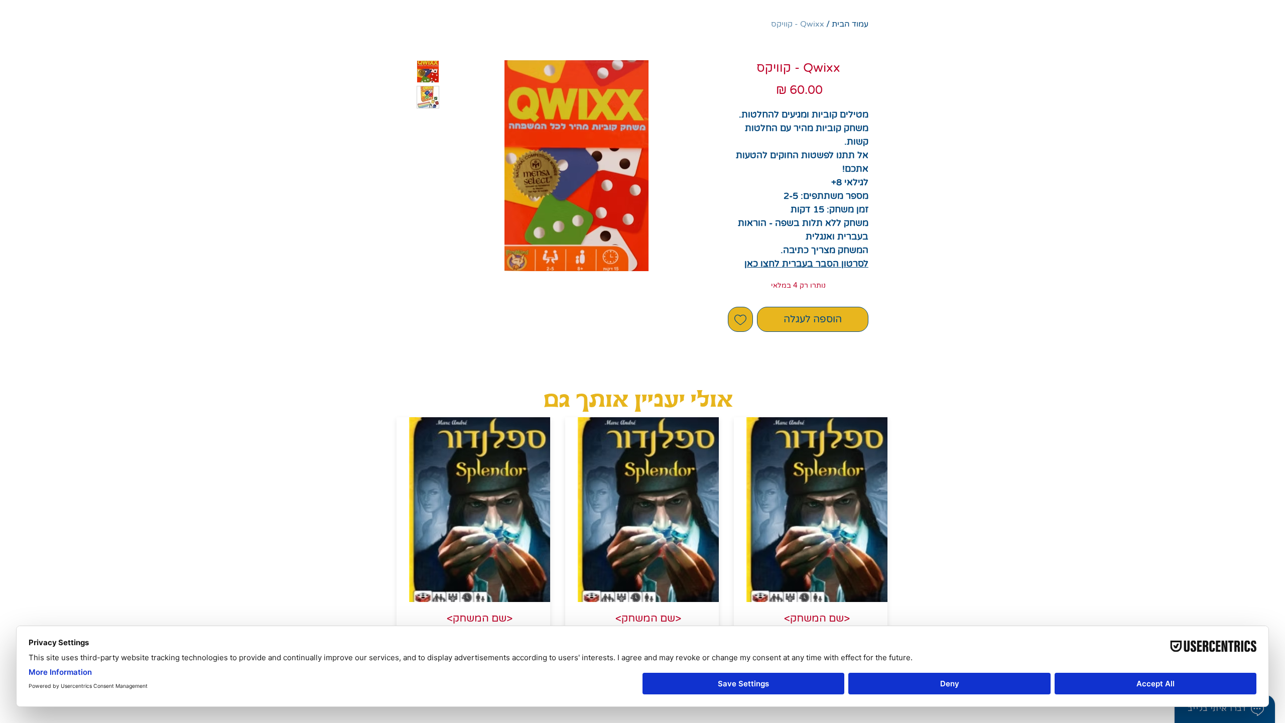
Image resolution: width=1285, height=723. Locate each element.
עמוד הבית (850, 24)
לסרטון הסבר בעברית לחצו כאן (806, 263)
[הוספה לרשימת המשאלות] (740, 319)
